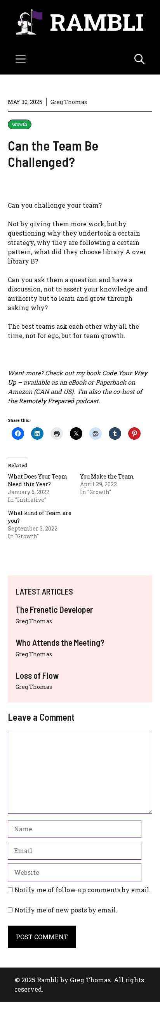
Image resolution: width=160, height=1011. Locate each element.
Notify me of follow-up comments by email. (82, 890)
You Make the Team (107, 476)
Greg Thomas (34, 621)
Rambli (97, 21)
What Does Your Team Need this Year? (38, 480)
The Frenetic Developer (54, 609)
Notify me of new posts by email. (65, 910)
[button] (139, 59)
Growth (19, 124)
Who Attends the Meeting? (60, 642)
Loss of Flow (37, 675)
